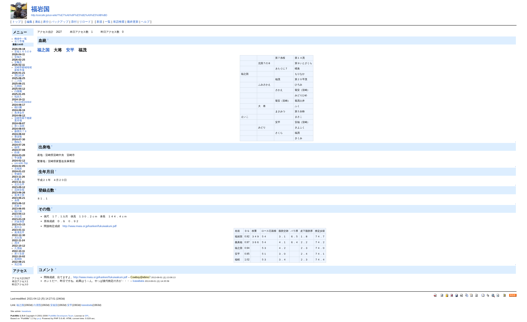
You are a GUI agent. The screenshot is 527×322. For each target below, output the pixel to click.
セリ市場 (19, 41)
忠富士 (18, 205)
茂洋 (16, 242)
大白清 (18, 237)
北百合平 (19, 184)
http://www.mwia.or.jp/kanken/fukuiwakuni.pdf (90, 226)
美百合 (18, 227)
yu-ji (39, 318)
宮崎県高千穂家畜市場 (23, 119)
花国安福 (19, 189)
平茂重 (18, 157)
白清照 (37, 305)
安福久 (18, 56)
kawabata (138, 280)
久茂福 (18, 248)
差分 (46, 21)
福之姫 (18, 211)
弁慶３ (18, 179)
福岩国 (40, 9)
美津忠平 (19, 232)
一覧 (108, 21)
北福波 (18, 168)
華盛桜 (18, 173)
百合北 (18, 216)
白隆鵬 (18, 91)
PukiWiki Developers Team (60, 316)
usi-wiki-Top (21, 163)
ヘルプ (145, 21)
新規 (99, 21)
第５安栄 (19, 253)
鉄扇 (16, 152)
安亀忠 (18, 62)
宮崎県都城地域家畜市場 (23, 68)
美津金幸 (19, 112)
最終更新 (133, 21)
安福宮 (54, 305)
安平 (70, 50)
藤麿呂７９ (20, 131)
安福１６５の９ (23, 51)
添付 (74, 21)
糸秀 (16, 200)
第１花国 (19, 125)
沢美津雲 (19, 221)
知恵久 (18, 96)
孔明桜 (18, 86)
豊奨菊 (18, 136)
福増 (16, 147)
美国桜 (18, 259)
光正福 (18, 264)
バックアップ (60, 21)
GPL (87, 316)
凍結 (38, 21)
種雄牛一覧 (20, 38)
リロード (85, 21)
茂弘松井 (19, 75)
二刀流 (18, 80)
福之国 (43, 50)
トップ (16, 21)
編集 (29, 21)
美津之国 (19, 195)
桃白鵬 (18, 107)
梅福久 (18, 142)
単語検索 (119, 21)
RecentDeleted (22, 102)
